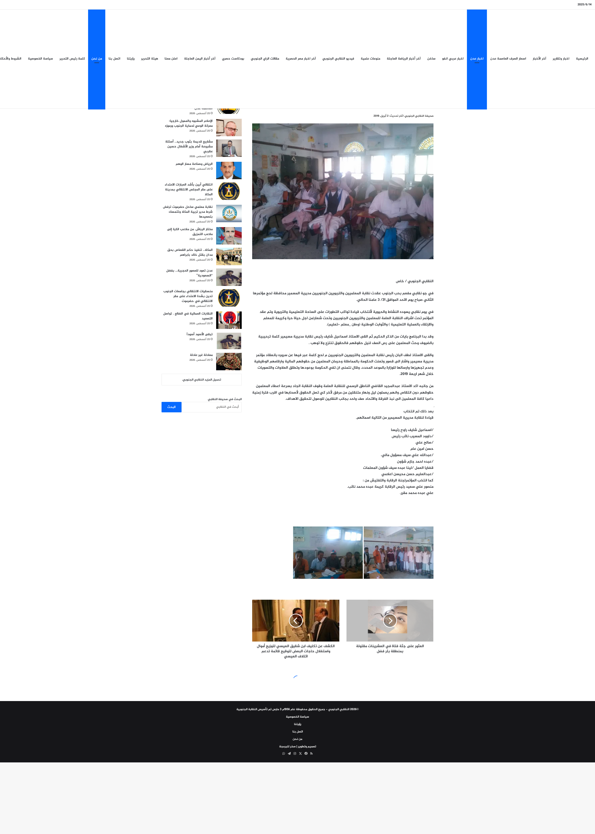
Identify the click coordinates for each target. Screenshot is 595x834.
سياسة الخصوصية (40, 58)
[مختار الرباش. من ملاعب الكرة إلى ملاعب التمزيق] (229, 236)
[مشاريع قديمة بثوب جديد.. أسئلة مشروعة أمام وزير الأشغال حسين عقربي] (229, 148)
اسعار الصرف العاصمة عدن (508, 58)
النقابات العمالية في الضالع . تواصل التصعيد (188, 316)
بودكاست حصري (233, 58)
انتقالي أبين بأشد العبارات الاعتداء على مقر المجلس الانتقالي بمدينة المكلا (189, 189)
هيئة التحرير (149, 58)
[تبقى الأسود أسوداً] (229, 341)
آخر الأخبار (539, 58)
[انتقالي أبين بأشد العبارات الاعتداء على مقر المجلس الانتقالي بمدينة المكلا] (229, 191)
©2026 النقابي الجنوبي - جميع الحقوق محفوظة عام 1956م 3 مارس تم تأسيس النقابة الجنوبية (297, 709)
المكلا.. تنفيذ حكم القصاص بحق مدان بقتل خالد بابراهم (190, 252)
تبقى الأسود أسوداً (200, 334)
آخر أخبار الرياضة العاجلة (404, 58)
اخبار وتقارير (561, 58)
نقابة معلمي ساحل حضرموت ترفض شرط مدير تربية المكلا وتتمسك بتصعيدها (188, 211)
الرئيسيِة (582, 58)
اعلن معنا (171, 58)
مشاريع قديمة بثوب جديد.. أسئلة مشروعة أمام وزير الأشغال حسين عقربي (189, 146)
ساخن (431, 58)
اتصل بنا (114, 58)
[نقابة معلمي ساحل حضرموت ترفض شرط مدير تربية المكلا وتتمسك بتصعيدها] (229, 213)
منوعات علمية (370, 58)
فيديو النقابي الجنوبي (338, 58)
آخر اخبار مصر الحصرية (301, 58)
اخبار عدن (477, 58)
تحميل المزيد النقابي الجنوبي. (201, 379)
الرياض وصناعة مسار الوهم (194, 164)
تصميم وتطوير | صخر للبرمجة (297, 746)
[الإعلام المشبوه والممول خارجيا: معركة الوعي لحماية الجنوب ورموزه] (229, 127)
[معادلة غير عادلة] (229, 361)
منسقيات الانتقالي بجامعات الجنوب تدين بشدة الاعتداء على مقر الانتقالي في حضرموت (188, 296)
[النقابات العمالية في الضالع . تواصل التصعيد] (229, 320)
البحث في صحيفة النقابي (225, 399)
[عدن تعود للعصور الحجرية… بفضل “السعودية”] (229, 277)
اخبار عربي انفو (453, 58)
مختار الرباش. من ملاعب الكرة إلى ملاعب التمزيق (190, 232)
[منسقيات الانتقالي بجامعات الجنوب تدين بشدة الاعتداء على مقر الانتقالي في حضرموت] (229, 298)
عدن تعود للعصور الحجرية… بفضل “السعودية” (189, 273)
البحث (171, 407)
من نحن (96, 58)
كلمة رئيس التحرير (72, 58)
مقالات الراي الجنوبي (265, 58)
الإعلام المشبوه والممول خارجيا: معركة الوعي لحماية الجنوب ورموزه (189, 123)
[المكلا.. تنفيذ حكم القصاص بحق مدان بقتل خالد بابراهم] (229, 256)
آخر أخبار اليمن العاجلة (199, 58)
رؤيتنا (131, 58)
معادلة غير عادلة (201, 355)
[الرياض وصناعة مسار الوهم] (229, 170)
